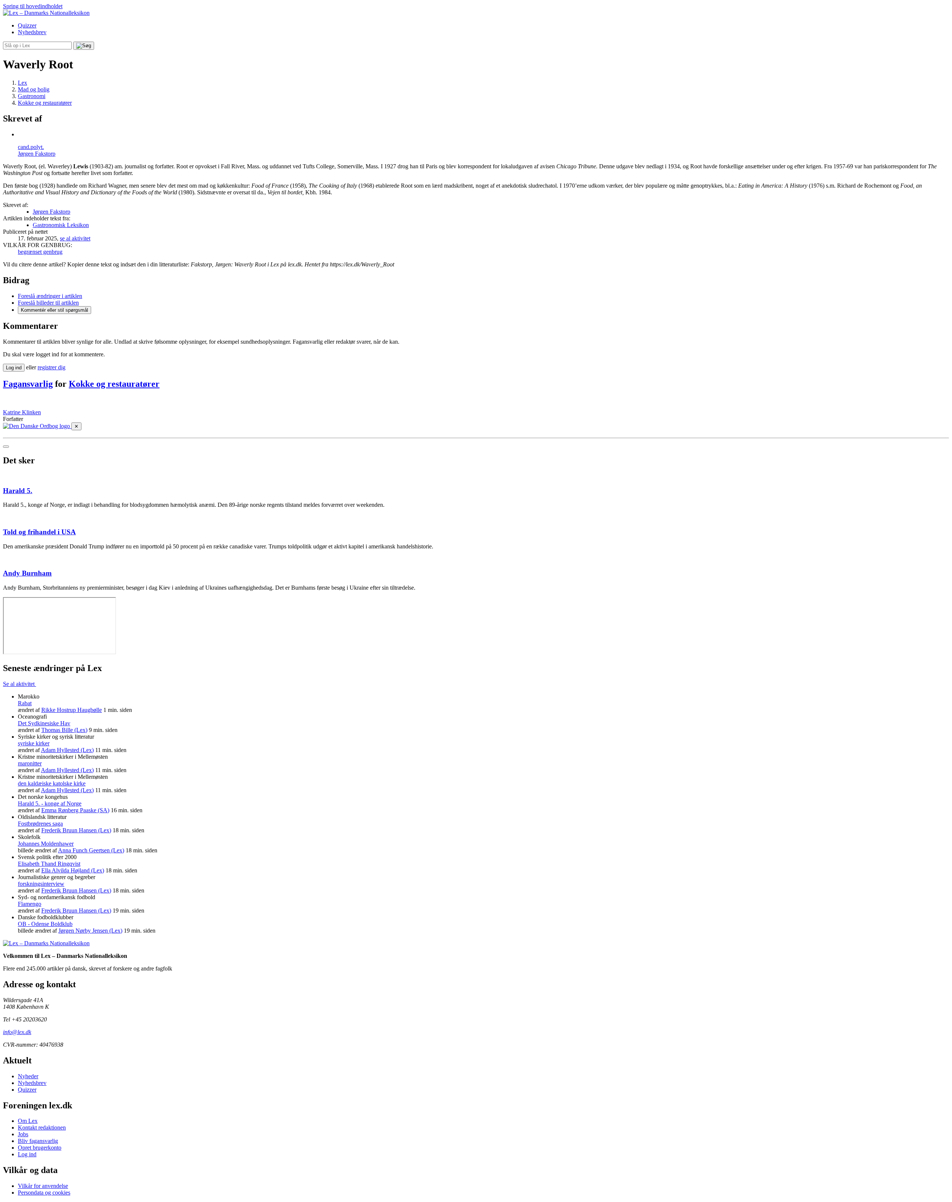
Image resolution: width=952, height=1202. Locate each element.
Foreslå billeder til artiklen (48, 302)
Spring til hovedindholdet (32, 6)
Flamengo (29, 904)
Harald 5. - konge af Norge (49, 803)
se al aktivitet (75, 238)
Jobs (23, 1134)
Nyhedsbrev (32, 32)
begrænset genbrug (40, 252)
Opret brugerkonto (39, 1147)
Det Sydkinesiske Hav (44, 723)
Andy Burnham (27, 573)
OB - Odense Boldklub (45, 924)
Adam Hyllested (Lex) (67, 750)
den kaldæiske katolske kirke (52, 783)
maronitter (30, 763)
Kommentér (54, 310)
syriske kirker (33, 743)
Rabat (25, 703)
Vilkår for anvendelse (43, 1186)
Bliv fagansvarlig (38, 1141)
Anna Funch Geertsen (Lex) (91, 850)
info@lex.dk (17, 1032)
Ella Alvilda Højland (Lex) (72, 870)
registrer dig (51, 367)
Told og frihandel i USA (39, 532)
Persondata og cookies (44, 1192)
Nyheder (28, 1076)
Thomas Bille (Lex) (64, 730)
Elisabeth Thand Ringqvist (49, 864)
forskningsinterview (41, 884)
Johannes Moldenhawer (46, 843)
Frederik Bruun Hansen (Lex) (76, 830)
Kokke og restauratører (114, 384)
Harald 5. (17, 491)
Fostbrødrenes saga (40, 823)
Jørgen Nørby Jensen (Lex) (90, 930)
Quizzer (27, 25)
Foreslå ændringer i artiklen (50, 296)
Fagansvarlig (28, 384)
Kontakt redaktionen (42, 1127)
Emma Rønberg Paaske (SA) (75, 810)
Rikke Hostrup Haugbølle (71, 710)
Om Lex (28, 1121)
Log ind (27, 1154)
